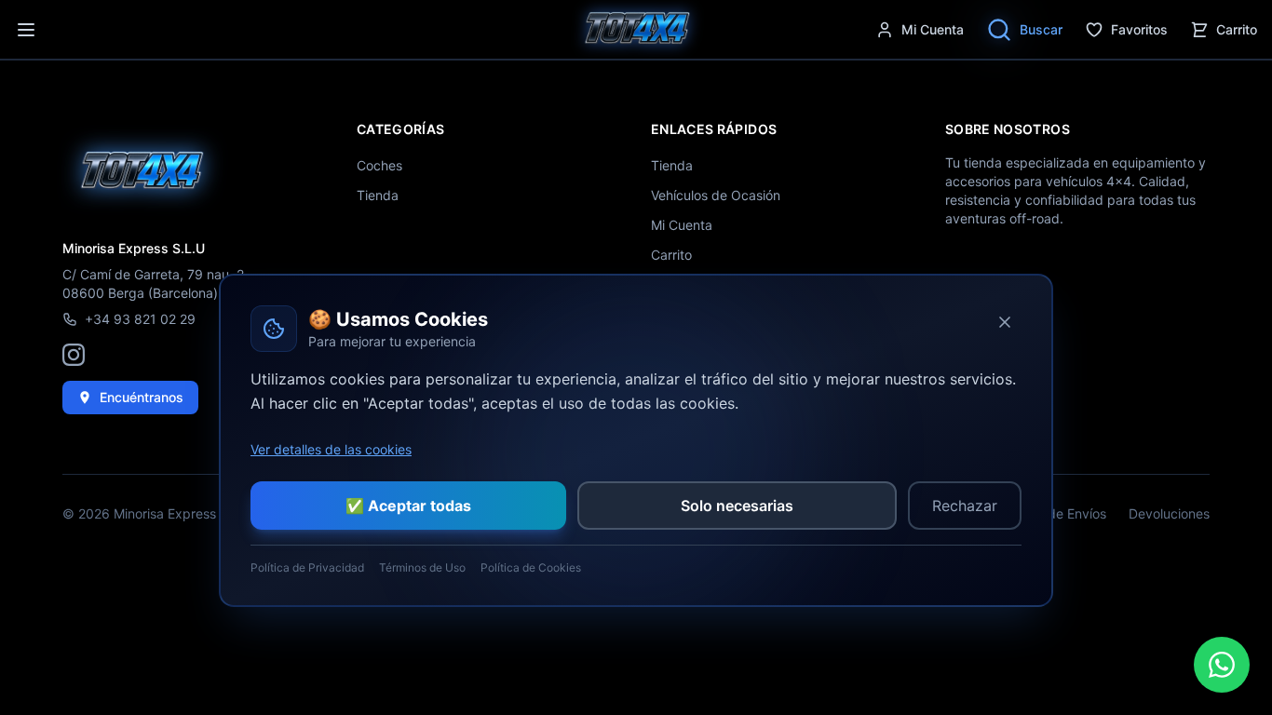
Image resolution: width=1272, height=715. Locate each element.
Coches (379, 165)
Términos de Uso (422, 567)
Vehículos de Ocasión (715, 195)
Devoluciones (1169, 513)
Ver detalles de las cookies (331, 449)
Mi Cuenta (681, 225)
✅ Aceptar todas (408, 505)
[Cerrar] (1005, 322)
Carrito (1236, 29)
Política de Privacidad (307, 567)
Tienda (378, 195)
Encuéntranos (141, 397)
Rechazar (964, 505)
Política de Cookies (530, 567)
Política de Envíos (1053, 513)
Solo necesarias (737, 505)
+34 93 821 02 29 (140, 319)
